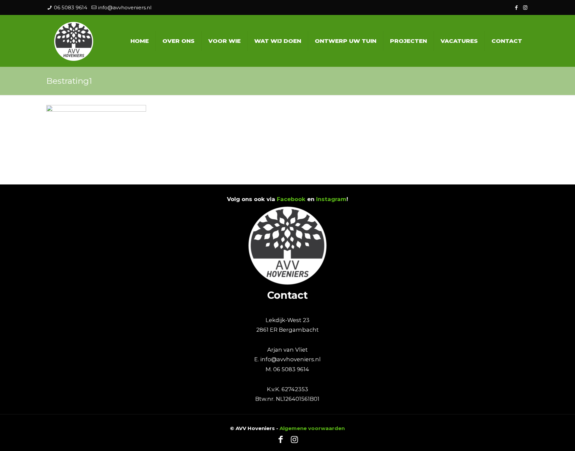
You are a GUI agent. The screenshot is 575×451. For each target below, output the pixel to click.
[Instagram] (525, 7)
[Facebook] (516, 7)
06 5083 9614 (70, 7)
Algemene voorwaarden (312, 428)
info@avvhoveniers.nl (124, 7)
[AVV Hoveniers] (74, 40)
